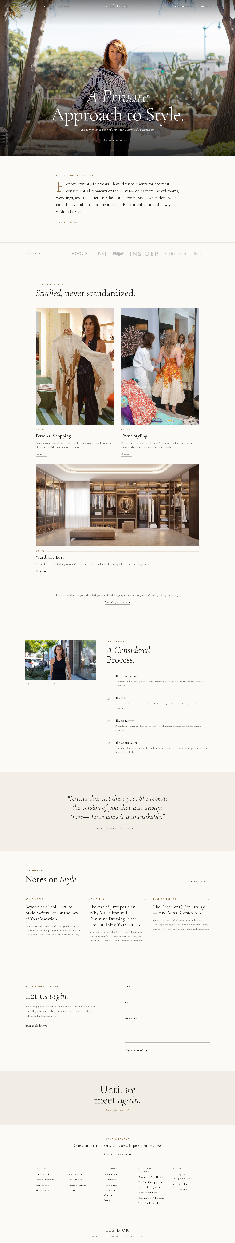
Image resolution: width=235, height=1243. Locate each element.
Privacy (129, 1237)
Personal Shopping (45, 1179)
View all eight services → (117, 602)
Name (129, 986)
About (47, 6)
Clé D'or (117, 6)
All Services (110, 1179)
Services (29, 6)
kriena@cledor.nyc (36, 1025)
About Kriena (111, 1174)
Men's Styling (75, 1174)
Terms (143, 1237)
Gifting (72, 1189)
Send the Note (138, 1050)
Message (131, 1018)
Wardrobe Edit (43, 1174)
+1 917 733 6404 (180, 1189)
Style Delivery (75, 1179)
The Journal (109, 1189)
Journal (64, 6)
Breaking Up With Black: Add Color (150, 1198)
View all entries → (200, 881)
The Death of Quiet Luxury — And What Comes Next (151, 1187)
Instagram (109, 1200)
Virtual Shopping (44, 1189)
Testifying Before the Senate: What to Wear (149, 1203)
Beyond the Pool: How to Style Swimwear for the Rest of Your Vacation (151, 1177)
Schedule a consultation (118, 1154)
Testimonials (183, 6)
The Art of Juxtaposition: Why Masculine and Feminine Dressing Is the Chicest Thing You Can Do (151, 1182)
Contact (206, 6)
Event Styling (42, 1184)
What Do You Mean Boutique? (147, 1193)
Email (129, 1002)
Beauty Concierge (77, 1184)
